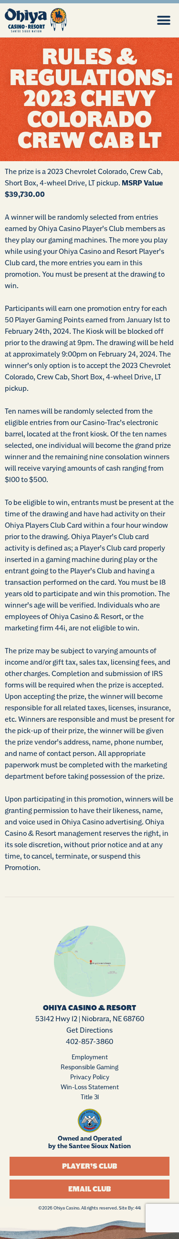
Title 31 (90, 1097)
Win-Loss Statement (90, 1087)
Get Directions (89, 1030)
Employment (90, 1057)
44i (138, 1207)
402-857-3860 (89, 1041)
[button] (163, 20)
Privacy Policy (89, 1077)
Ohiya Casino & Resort (89, 1008)
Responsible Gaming (89, 1067)
